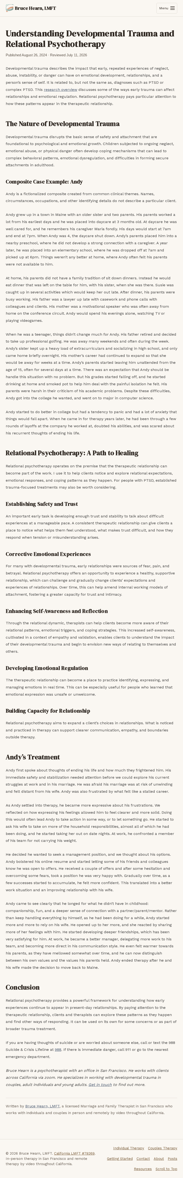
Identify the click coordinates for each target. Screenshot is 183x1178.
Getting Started (120, 1159)
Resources (143, 1169)
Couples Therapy (162, 1148)
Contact (143, 1159)
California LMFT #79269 (74, 1153)
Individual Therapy (128, 1148)
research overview (60, 89)
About (159, 1159)
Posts (172, 1159)
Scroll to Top (166, 1169)
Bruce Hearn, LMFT (42, 1106)
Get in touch (100, 1084)
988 (58, 1049)
